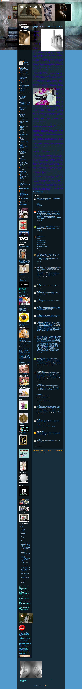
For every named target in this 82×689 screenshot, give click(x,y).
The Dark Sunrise (23, 96)
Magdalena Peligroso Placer (25, 186)
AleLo (38, 284)
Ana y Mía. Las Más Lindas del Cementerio (25, 570)
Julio (21, 123)
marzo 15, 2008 (39, 281)
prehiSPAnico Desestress (24, 162)
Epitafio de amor (22, 108)
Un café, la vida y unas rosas (24, 142)
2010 (21, 525)
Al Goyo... (22, 571)
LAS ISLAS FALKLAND (24, 543)
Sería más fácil (22, 97)
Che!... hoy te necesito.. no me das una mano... (25, 568)
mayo (22, 539)
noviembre (23, 530)
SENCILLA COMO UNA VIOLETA (25, 184)
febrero (22, 580)
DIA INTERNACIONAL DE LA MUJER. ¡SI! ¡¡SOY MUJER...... (25, 563)
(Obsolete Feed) (23, 171)
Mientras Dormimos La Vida (24, 89)
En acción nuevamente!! (23, 146)
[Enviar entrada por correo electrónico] (48, 192)
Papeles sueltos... (23, 200)
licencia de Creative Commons (24, 247)
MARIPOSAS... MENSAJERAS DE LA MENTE (24, 194)
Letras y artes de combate (24, 85)
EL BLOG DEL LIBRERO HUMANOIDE (24, 80)
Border (38, 225)
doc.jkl (38, 266)
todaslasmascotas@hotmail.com (24, 348)
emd (37, 335)
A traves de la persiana (24, 141)
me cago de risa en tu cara (24, 188)
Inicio (49, 450)
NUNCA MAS (23, 552)
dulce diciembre (23, 137)
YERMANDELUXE (23, 190)
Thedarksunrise (39, 371)
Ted (37, 253)
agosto (22, 534)
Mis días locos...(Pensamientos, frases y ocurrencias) (24, 126)
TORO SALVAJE (23, 68)
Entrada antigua (59, 450)
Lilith (21, 158)
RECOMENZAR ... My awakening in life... (23, 72)
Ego (37, 210)
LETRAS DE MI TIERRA (24, 134)
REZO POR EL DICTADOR (25, 553)
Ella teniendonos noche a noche (25, 138)
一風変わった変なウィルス (24, 172)
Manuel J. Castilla (23, 135)
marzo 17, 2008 (39, 391)
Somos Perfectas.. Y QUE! (25, 555)
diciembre (22, 529)
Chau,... (21, 128)
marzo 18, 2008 (39, 416)
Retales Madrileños (23, 107)
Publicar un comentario (39, 446)
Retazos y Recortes (23, 130)
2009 (21, 526)
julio (22, 536)
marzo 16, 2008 (39, 288)
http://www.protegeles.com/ (23, 292)
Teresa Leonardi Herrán (23, 86)
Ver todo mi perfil (26, 64)
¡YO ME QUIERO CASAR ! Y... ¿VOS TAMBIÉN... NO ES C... (25, 559)
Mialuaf (21, 111)
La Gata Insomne (23, 196)
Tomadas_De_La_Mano (24, 198)
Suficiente (21, 115)
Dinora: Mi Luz (22, 114)
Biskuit (38, 197)
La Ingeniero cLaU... (23, 151)
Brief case (21, 155)
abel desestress (39, 431)
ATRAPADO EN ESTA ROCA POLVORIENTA (25, 103)
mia (37, 235)
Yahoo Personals (25, 28)
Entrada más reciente (38, 450)
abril (22, 540)
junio (22, 537)
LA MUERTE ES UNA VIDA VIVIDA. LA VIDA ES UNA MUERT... (25, 545)
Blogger (46, 685)
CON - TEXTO (22, 183)
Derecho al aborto (23, 280)
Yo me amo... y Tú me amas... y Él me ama (24, 550)
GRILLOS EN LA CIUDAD (24, 69)
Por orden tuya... (23, 99)
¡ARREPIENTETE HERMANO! (24, 557)
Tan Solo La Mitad (23, 152)
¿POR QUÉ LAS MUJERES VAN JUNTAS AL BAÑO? (25, 548)
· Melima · (22, 191)
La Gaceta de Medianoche (24, 88)
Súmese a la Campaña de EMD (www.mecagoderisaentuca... (26, 574)
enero (22, 582)
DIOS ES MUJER (32, 7)
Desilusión (21, 131)
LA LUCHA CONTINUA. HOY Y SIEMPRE (25, 565)
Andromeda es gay (23, 204)
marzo (22, 541)
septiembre (23, 533)
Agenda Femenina (23, 279)
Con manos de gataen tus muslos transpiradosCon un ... (25, 578)
